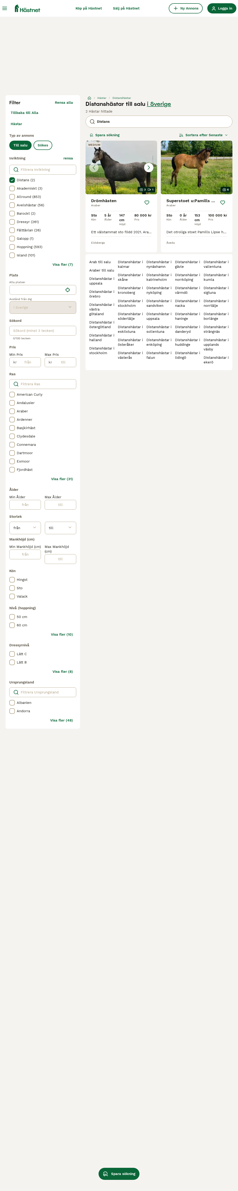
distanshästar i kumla (216, 277)
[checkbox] (12, 180)
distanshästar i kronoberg (130, 290)
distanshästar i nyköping (159, 290)
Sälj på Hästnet (126, 8)
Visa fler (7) (63, 264)
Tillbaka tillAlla (24, 113)
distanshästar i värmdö (187, 290)
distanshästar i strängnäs (216, 329)
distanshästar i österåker (130, 342)
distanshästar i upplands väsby (216, 344)
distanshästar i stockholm (101, 350)
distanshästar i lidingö (187, 355)
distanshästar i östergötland (101, 324)
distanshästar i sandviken (159, 303)
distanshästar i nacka (187, 303)
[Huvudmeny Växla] (4, 8)
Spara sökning (107, 135)
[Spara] (147, 202)
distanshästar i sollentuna (159, 329)
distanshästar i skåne (130, 277)
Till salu (20, 145)
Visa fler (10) (62, 634)
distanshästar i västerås (130, 355)
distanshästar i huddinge (187, 342)
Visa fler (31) (62, 479)
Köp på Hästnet (89, 8)
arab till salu (100, 262)
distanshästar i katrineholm (159, 277)
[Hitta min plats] (67, 290)
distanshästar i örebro (101, 294)
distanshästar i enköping (159, 342)
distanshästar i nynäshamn (159, 264)
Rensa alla (64, 102)
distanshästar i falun (159, 355)
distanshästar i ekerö (216, 360)
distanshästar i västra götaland (101, 309)
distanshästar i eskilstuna (130, 329)
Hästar (16, 124)
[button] (121, 167)
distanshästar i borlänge (216, 316)
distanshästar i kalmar (130, 264)
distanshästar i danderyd (187, 329)
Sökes (43, 145)
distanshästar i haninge (187, 316)
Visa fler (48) (61, 720)
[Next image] (148, 167)
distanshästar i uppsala (101, 281)
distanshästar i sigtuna (216, 290)
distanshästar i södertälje (130, 316)
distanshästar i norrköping (187, 277)
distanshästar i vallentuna (216, 264)
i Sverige (159, 104)
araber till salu (101, 270)
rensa (68, 158)
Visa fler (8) (63, 672)
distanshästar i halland (101, 337)
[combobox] (36, 290)
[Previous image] (94, 167)
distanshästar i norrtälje (216, 303)
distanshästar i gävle (187, 264)
